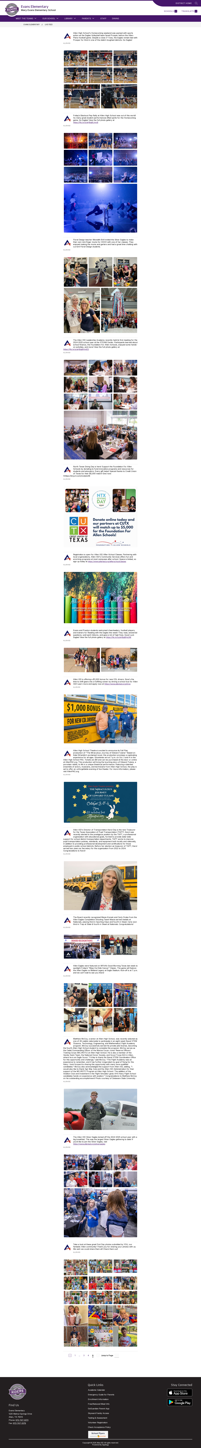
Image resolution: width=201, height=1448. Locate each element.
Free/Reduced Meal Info (98, 1404)
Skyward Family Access (98, 1413)
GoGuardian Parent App (98, 1408)
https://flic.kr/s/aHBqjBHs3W (118, 637)
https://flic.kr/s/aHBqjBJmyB (85, 122)
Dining (115, 18)
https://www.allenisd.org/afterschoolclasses (107, 561)
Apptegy (105, 1445)
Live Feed (49, 24)
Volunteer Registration (97, 1422)
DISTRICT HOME (184, 3)
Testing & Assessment (97, 1418)
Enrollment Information (98, 1399)
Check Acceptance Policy (99, 1427)
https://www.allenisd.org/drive (117, 684)
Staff (103, 18)
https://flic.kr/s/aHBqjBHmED (76, 349)
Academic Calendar (96, 1390)
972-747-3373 (22, 1420)
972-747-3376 (19, 1423)
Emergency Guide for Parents (101, 1394)
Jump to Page (107, 1355)
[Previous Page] (70, 1355)
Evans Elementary (32, 24)
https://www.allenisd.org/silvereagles (89, 1144)
